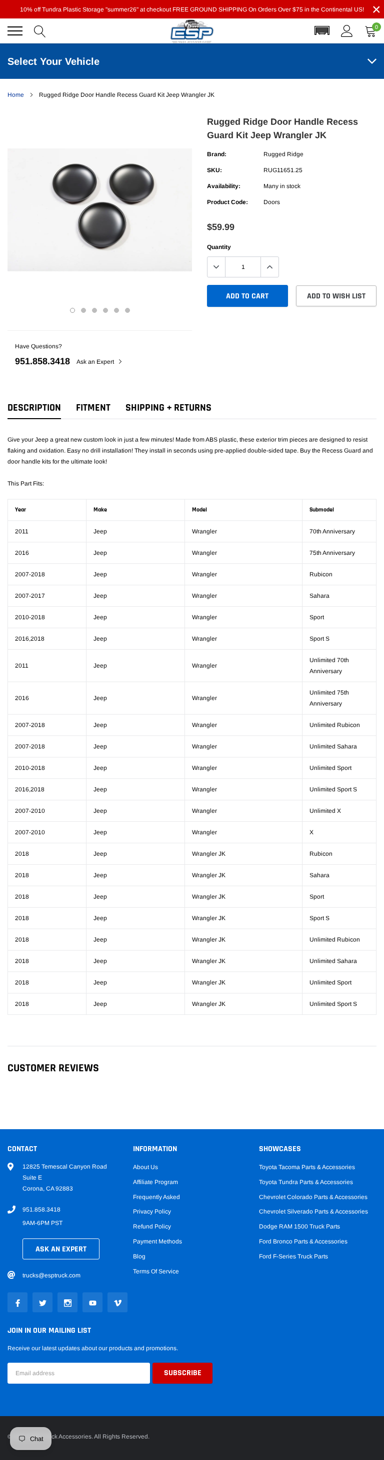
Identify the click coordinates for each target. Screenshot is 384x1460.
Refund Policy (152, 1226)
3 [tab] (94, 310)
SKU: (214, 170)
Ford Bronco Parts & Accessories (303, 1241)
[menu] (15, 30)
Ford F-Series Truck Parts (293, 1256)
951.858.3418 (42, 361)
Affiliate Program (155, 1182)
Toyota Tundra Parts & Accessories (306, 1182)
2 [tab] (83, 310)
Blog (139, 1256)
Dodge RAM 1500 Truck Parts (299, 1226)
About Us (145, 1167)
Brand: (216, 154)
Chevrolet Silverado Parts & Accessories (313, 1211)
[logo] (192, 31)
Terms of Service (156, 1271)
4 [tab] (105, 310)
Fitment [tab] (93, 408)
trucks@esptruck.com (51, 1275)
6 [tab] (127, 310)
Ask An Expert (61, 1249)
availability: (223, 186)
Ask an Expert (96, 361)
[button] (322, 30)
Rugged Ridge (284, 154)
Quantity (219, 246)
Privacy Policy (152, 1211)
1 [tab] (72, 310)
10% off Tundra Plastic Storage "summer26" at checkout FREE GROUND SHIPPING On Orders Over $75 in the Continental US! (192, 9)
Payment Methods (157, 1241)
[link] (18, 1302)
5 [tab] (116, 310)
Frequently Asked (156, 1197)
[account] (347, 30)
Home (16, 94)
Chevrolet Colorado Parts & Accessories (313, 1197)
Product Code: (227, 202)
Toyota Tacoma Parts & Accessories (307, 1167)
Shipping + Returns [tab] (169, 408)
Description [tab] (34, 408)
